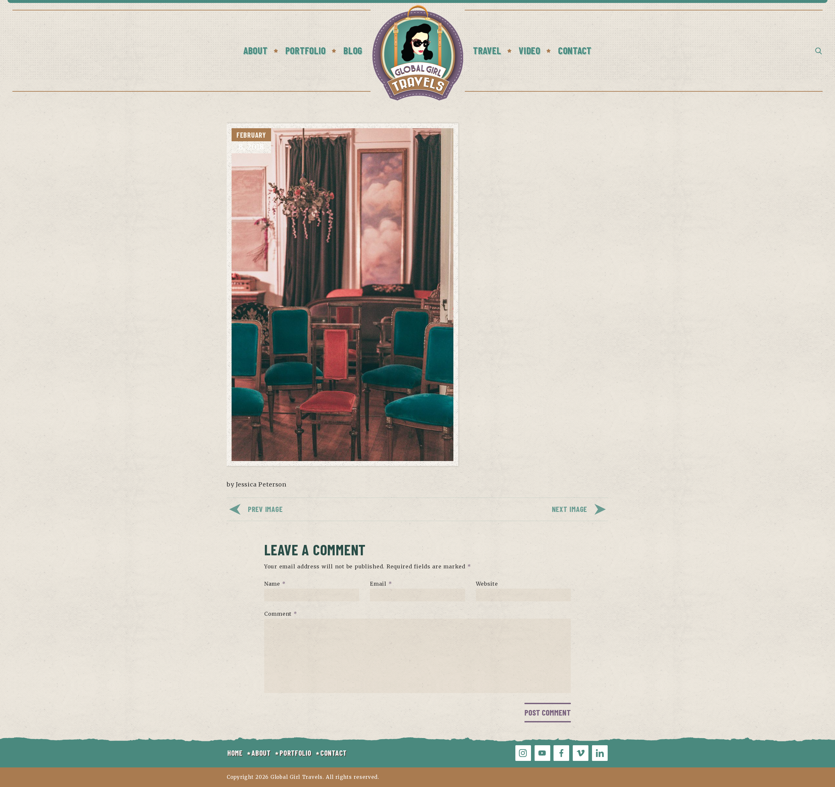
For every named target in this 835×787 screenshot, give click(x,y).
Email (381, 583)
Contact (575, 50)
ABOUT (261, 752)
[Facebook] (561, 753)
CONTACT (333, 752)
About (255, 50)
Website (487, 583)
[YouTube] (542, 753)
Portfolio (305, 50)
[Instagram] (523, 753)
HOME (235, 752)
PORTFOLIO (295, 752)
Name (274, 583)
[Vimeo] (580, 753)
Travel (487, 50)
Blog (352, 50)
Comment (280, 613)
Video (529, 50)
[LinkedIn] (600, 753)
